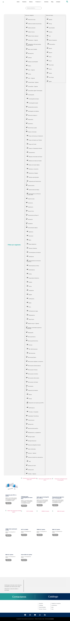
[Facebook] (25, 614)
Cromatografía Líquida (9, 500)
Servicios (46, 1)
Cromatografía (14, 498)
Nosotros (24, 1)
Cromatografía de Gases (10, 499)
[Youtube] (35, 614)
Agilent (6, 497)
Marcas (30, 1)
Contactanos (19, 596)
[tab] (28, 582)
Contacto (58, 1)
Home (18, 1)
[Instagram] (30, 614)
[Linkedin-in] (44, 614)
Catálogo (53, 596)
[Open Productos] (40, 2)
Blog (52, 1)
